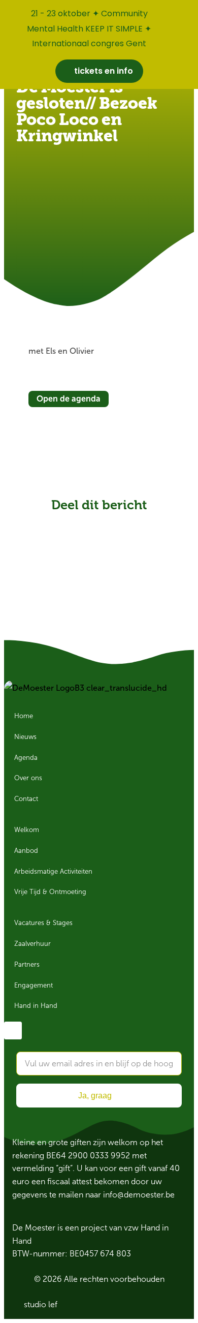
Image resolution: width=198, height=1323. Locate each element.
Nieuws (25, 737)
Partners (27, 964)
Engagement (33, 985)
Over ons (28, 778)
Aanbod (26, 850)
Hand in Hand (35, 1005)
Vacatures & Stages (43, 923)
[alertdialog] (99, 44)
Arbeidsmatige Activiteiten (53, 871)
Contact (26, 799)
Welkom (26, 830)
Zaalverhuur (32, 943)
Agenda (26, 757)
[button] (63, 522)
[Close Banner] (188, 11)
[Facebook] (13, 1030)
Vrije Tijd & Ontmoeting (50, 892)
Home (23, 716)
